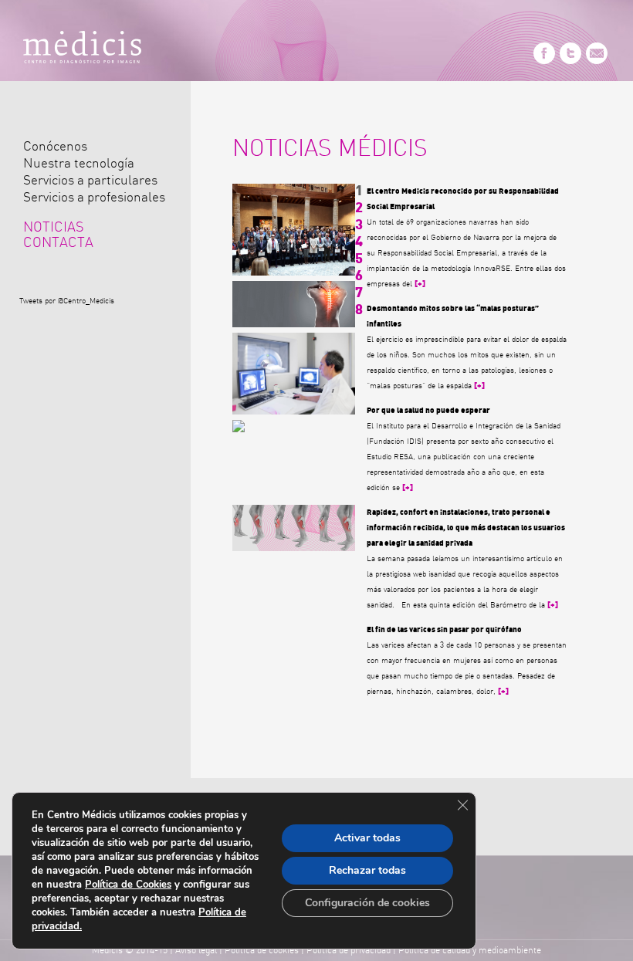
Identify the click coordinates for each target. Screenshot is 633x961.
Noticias (53, 228)
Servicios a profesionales (94, 197)
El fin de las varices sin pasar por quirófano (444, 630)
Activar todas (367, 838)
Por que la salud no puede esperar (428, 411)
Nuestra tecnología (78, 163)
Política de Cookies (128, 885)
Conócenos (55, 146)
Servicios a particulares (90, 180)
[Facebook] (544, 62)
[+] (420, 284)
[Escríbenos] (597, 62)
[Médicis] (82, 50)
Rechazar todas (367, 870)
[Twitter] (570, 62)
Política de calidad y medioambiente (469, 950)
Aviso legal (196, 950)
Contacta (58, 243)
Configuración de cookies (367, 902)
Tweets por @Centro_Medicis (66, 301)
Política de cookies (262, 950)
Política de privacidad (348, 950)
